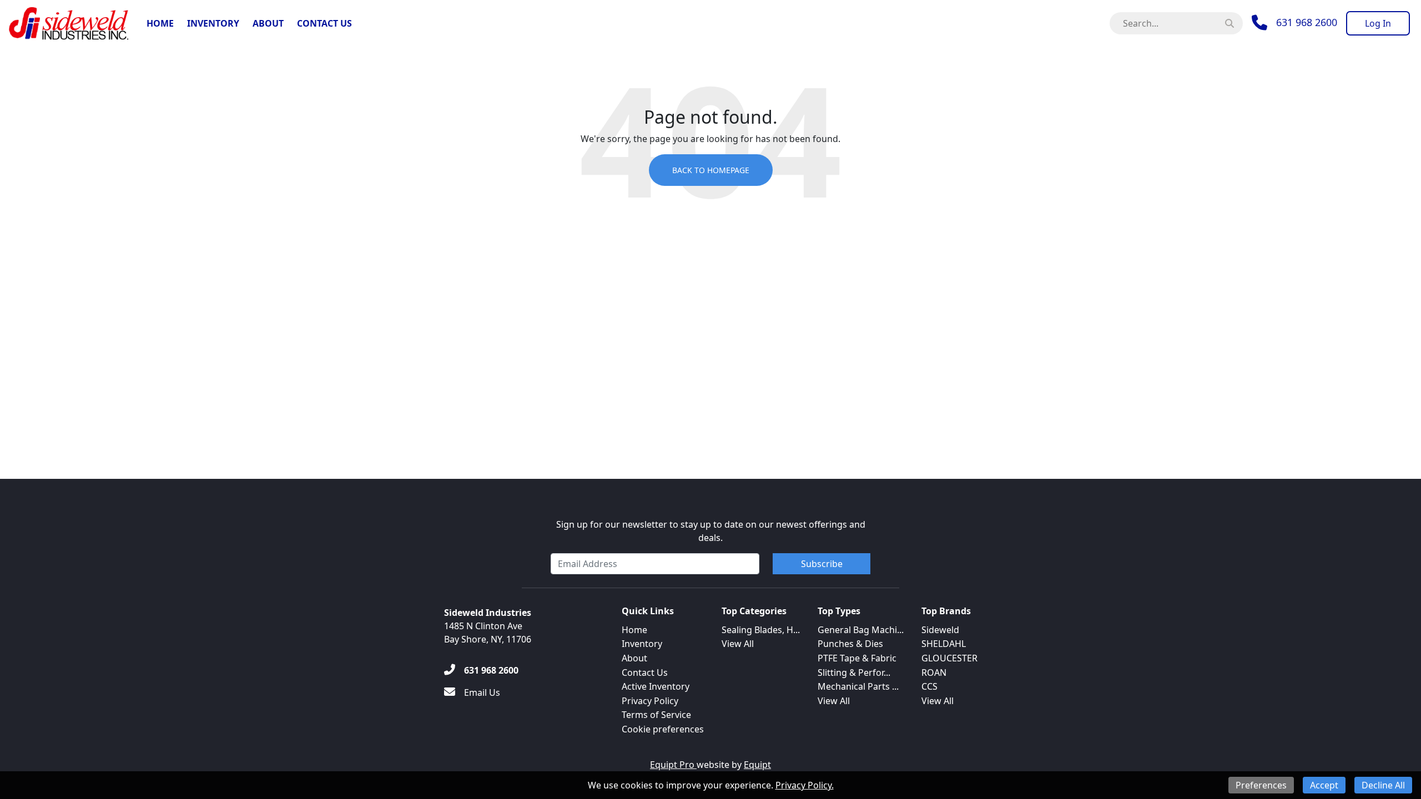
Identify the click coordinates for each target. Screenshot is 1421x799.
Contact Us (324, 23)
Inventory (213, 23)
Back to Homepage (710, 170)
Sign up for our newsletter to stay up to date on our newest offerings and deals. (710, 531)
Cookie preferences (663, 729)
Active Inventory (655, 686)
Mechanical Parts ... (858, 686)
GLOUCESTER (949, 658)
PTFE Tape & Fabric (857, 658)
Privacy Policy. (804, 785)
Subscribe (822, 564)
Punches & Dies (850, 644)
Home (160, 23)
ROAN (933, 672)
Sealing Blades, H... (761, 630)
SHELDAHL (943, 644)
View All (738, 644)
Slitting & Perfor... (854, 672)
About (268, 23)
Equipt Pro (673, 764)
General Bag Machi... (861, 630)
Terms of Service (656, 715)
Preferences (1261, 785)
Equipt (757, 764)
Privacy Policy (650, 701)
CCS (929, 686)
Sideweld (940, 630)
